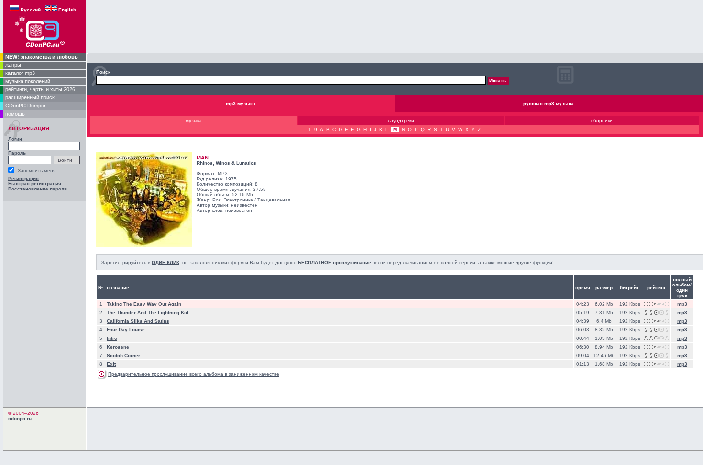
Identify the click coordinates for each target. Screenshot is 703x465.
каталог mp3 (20, 73)
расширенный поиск (30, 97)
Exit (111, 364)
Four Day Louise (126, 329)
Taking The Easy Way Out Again (144, 303)
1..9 (312, 129)
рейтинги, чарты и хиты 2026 (40, 89)
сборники (602, 120)
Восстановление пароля (37, 188)
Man (203, 157)
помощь (15, 113)
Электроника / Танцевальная (256, 199)
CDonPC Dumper (25, 105)
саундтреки (401, 120)
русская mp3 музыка (548, 103)
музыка (194, 120)
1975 (231, 178)
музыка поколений (27, 81)
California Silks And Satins (138, 321)
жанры (13, 65)
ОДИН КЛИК (165, 262)
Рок (216, 199)
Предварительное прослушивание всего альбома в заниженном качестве (193, 374)
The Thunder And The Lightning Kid (147, 312)
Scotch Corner (123, 355)
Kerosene (118, 346)
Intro (112, 338)
